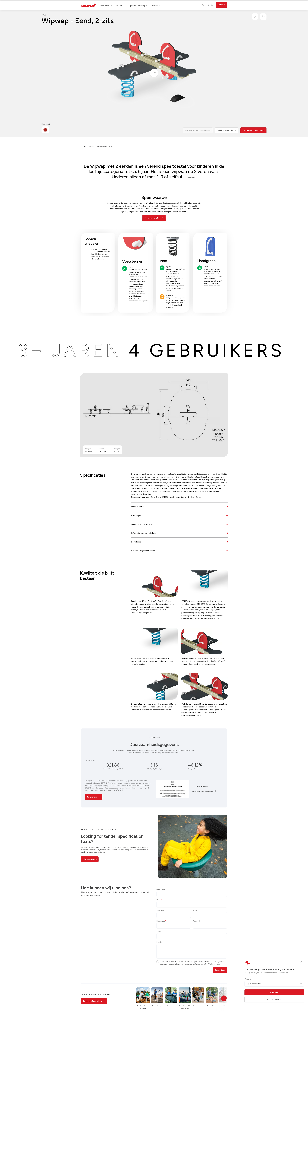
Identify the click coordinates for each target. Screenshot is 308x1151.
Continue (274, 992)
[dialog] (154, 575)
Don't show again (274, 999)
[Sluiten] (301, 962)
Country (247, 979)
